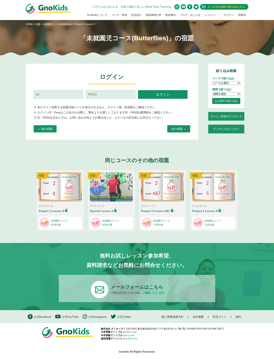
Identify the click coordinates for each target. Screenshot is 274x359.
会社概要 (198, 316)
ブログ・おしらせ (190, 14)
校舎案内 (170, 14)
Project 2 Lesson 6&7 (155, 211)
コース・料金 (119, 14)
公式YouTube (70, 316)
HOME (29, 24)
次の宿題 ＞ (178, 128)
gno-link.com (130, 338)
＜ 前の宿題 (45, 128)
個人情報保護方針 (172, 316)
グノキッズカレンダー (226, 128)
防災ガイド (220, 316)
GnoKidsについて (97, 14)
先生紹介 (136, 14)
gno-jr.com (129, 335)
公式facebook (42, 316)
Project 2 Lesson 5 (205, 211)
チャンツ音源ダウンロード (226, 116)
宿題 (38, 24)
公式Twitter (124, 316)
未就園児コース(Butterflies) (58, 24)
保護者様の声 (153, 14)
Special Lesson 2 (101, 211)
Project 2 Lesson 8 (51, 211)
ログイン (228, 14)
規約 (238, 316)
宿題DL (242, 14)
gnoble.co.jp (130, 332)
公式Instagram (97, 316)
